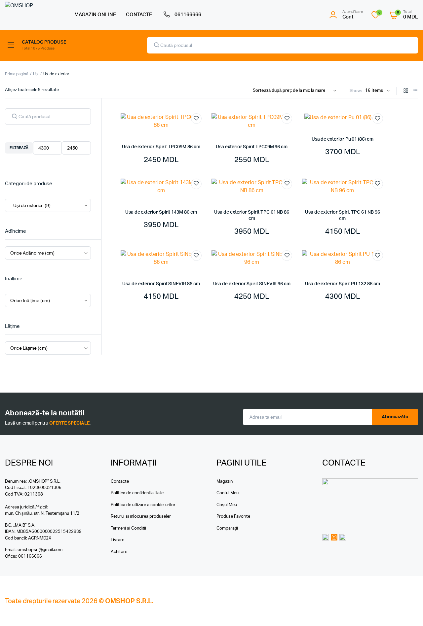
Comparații (227, 528)
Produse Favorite (233, 516)
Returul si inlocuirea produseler (141, 516)
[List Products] (415, 91)
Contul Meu (227, 493)
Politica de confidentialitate (137, 493)
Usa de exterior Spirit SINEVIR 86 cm (161, 284)
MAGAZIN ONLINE (95, 14)
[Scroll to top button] (408, 611)
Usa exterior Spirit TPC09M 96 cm (252, 147)
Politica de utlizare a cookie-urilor (143, 505)
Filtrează (19, 148)
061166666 (187, 14)
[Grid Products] (405, 91)
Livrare (117, 540)
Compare (199, 130)
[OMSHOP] (33, 15)
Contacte (120, 481)
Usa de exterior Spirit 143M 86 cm (161, 212)
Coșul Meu (226, 505)
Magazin (224, 481)
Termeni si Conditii (128, 528)
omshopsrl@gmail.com (40, 550)
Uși (36, 74)
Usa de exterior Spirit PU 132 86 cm (342, 284)
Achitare (119, 552)
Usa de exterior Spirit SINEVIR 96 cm (251, 284)
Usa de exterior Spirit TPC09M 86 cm (161, 147)
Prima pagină (16, 74)
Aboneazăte (395, 417)
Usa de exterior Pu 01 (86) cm (342, 139)
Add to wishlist (196, 118)
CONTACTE (139, 14)
